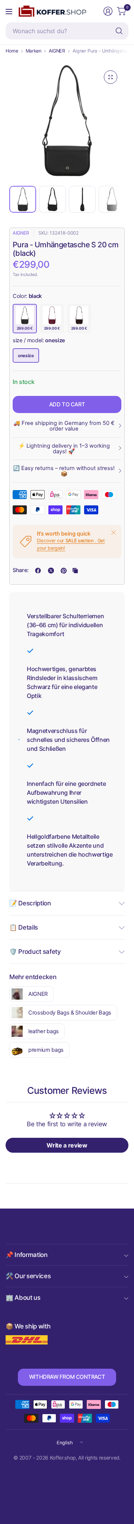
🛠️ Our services (28, 1276)
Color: (27, 296)
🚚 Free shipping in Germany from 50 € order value (64, 426)
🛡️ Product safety (35, 951)
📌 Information (27, 1254)
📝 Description (30, 903)
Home (12, 51)
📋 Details (23, 927)
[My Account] (108, 11)
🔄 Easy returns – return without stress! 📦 (64, 471)
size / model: (39, 340)
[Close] (113, 533)
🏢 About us (23, 1297)
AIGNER (57, 51)
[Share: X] (51, 570)
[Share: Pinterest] (63, 570)
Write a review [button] (67, 1145)
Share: (21, 570)
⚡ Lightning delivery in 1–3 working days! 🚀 (64, 448)
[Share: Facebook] (38, 570)
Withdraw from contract (67, 1377)
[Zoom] (110, 77)
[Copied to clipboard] (75, 570)
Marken (33, 51)
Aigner (21, 233)
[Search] (119, 30)
